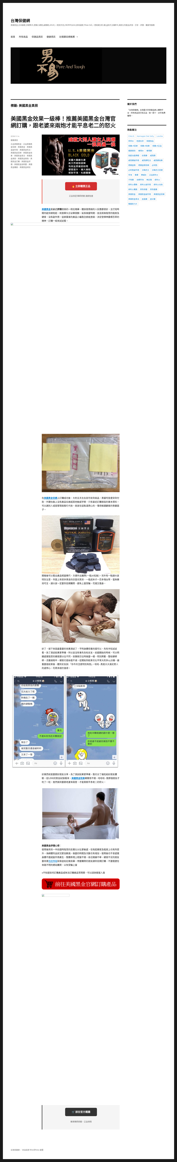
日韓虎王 (145, 170)
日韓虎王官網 (157, 170)
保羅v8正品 (157, 146)
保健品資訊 (37, 37)
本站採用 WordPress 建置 (32, 1150)
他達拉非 (140, 141)
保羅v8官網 (133, 146)
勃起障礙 (52, 861)
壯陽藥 (144, 155)
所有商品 (23, 37)
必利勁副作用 (133, 170)
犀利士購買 (132, 189)
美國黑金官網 (16, 153)
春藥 (136, 175)
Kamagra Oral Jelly (145, 136)
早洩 (130, 175)
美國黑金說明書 (20, 164)
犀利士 (157, 180)
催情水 (141, 150)
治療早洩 (140, 180)
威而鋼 (152, 155)
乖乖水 (131, 141)
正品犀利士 (153, 175)
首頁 (13, 37)
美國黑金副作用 (144, 194)
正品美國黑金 (16, 144)
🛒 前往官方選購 (81, 1112)
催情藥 (149, 150)
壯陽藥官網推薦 (67, 37)
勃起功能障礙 (133, 155)
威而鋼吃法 (146, 160)
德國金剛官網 (143, 165)
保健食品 (150, 141)
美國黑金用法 (19, 155)
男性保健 (143, 189)
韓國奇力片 (132, 204)
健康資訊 (51, 37)
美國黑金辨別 (25, 167)
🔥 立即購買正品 (81, 186)
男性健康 (153, 189)
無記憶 (149, 180)
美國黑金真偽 (23, 158)
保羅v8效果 (145, 146)
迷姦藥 (144, 199)
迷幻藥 (152, 199)
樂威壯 (143, 175)
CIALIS (131, 136)
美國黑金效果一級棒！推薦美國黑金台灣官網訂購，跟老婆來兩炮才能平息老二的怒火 (63, 122)
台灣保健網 (20, 20)
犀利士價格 (132, 184)
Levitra (160, 136)
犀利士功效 (158, 184)
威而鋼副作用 (133, 160)
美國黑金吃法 (25, 150)
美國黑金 (21, 147)
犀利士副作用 (145, 184)
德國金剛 (132, 165)
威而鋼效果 (158, 160)
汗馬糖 (131, 180)
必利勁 (154, 165)
